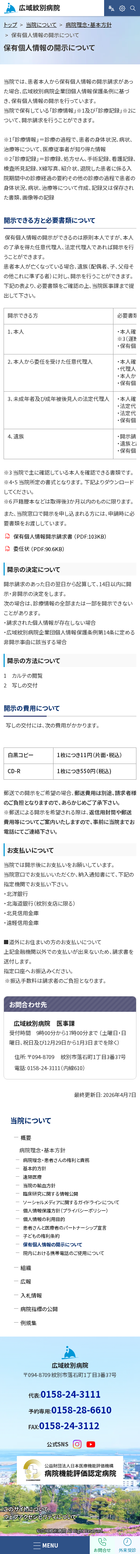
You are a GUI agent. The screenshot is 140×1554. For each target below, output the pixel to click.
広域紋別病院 (21, 13)
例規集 (28, 1323)
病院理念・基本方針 (89, 24)
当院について (41, 24)
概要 (25, 1137)
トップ (10, 24)
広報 (25, 1281)
